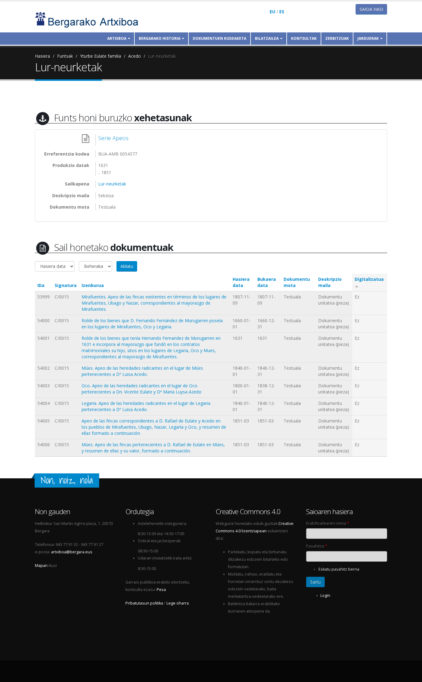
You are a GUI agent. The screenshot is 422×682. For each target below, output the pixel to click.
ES (281, 12)
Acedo (134, 56)
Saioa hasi (371, 9)
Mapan (41, 565)
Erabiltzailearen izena (327, 523)
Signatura (66, 285)
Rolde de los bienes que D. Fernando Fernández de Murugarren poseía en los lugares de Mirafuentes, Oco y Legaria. (152, 324)
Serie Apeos (113, 138)
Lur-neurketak (162, 56)
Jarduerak (368, 38)
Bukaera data (266, 282)
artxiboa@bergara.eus (71, 552)
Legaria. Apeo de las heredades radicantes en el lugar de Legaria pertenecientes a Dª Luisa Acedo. (146, 406)
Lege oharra (178, 603)
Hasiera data (241, 282)
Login (325, 595)
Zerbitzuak (337, 38)
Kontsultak (304, 38)
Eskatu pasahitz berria (339, 569)
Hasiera (42, 56)
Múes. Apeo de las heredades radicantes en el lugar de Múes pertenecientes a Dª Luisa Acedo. (142, 371)
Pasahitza (316, 546)
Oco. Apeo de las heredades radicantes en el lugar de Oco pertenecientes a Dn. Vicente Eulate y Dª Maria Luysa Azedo (141, 389)
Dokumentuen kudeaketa (219, 38)
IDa (40, 285)
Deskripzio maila (330, 282)
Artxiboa (116, 38)
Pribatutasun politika (144, 603)
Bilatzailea (267, 38)
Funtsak (65, 56)
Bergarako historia (159, 38)
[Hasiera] (91, 19)
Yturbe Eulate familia (100, 56)
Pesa (161, 589)
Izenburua (93, 285)
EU (272, 12)
